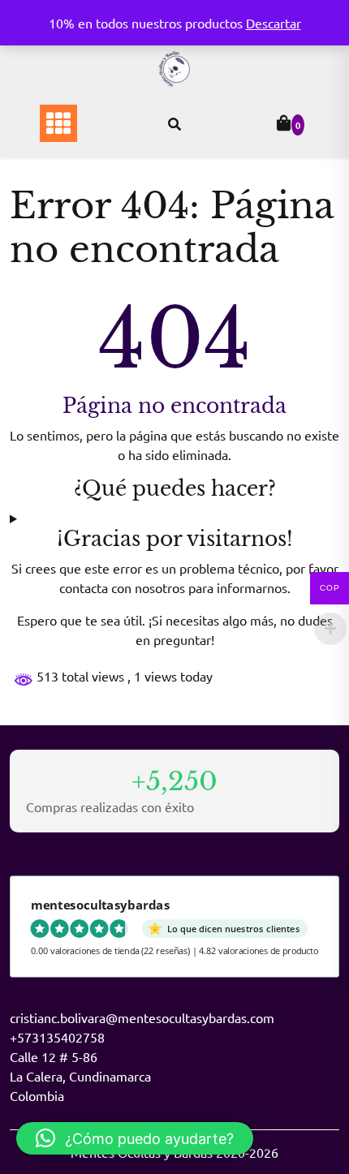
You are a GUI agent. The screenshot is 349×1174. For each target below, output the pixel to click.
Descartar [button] (273, 23)
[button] (134, 1138)
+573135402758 (57, 1037)
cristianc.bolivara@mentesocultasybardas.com (142, 1017)
